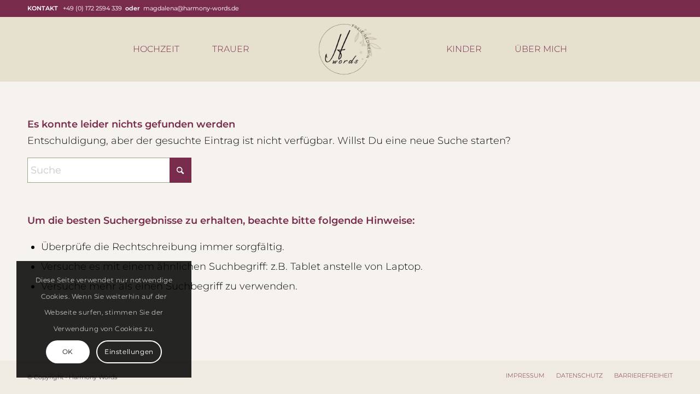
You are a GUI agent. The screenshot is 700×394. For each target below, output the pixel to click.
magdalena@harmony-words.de (191, 8)
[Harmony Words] (350, 49)
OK (67, 351)
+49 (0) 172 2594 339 (92, 8)
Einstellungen (129, 351)
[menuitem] (156, 49)
